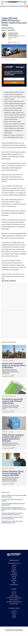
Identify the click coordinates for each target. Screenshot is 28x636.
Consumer (14, 565)
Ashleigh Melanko (15, 35)
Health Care (14, 571)
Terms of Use (15, 630)
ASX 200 (14, 594)
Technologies (14, 574)
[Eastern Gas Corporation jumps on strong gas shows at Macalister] (14, 361)
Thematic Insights (14, 603)
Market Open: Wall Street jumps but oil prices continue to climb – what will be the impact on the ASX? (13, 509)
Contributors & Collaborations (14, 597)
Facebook (14, 613)
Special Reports (14, 584)
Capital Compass (14, 596)
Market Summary (14, 599)
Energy (14, 567)
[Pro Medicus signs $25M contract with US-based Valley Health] (14, 396)
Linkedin (14, 617)
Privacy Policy (8, 630)
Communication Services (14, 563)
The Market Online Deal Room (14, 601)
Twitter (14, 615)
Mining (11, 28)
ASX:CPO (3, 30)
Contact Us (14, 611)
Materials (14, 576)
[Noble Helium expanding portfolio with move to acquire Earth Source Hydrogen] (14, 433)
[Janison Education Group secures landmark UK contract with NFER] (14, 469)
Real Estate (14, 580)
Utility (14, 582)
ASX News (4, 28)
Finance (14, 569)
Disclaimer (21, 630)
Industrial (14, 573)
